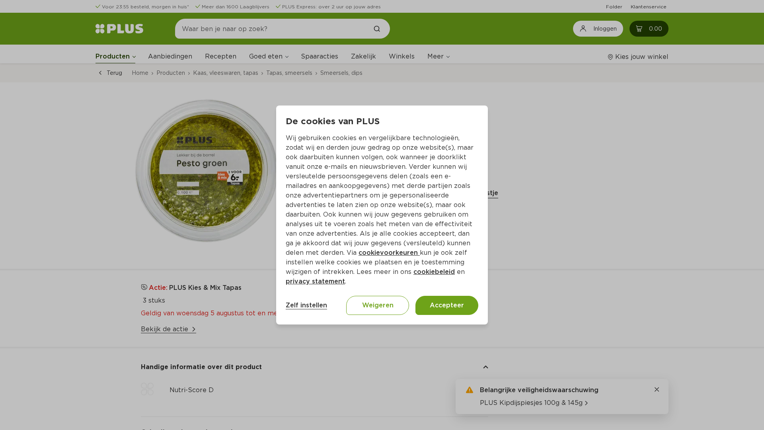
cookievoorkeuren (389, 252)
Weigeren (378, 305)
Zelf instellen (306, 305)
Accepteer (447, 305)
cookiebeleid (434, 272)
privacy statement (315, 281)
